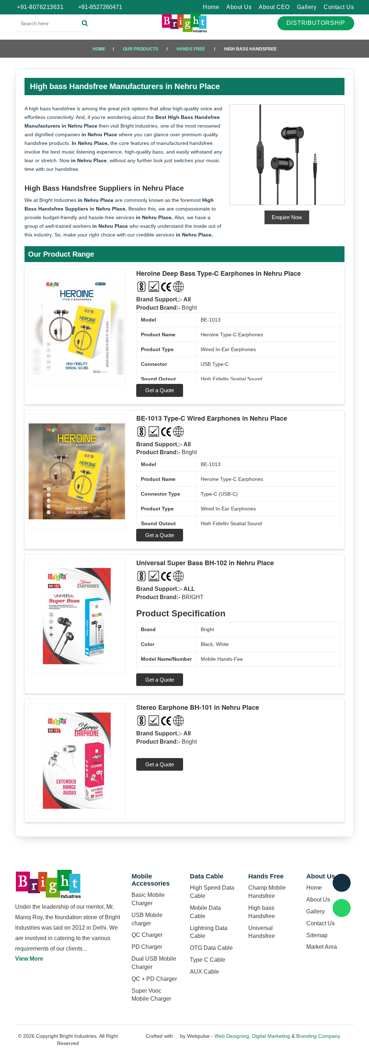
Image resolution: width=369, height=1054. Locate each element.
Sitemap (317, 935)
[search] (85, 23)
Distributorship (315, 23)
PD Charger (147, 947)
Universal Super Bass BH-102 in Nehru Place (205, 562)
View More (29, 959)
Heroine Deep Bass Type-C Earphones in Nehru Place (218, 273)
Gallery (307, 7)
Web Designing (231, 1036)
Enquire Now (287, 217)
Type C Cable (207, 960)
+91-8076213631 (40, 7)
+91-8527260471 (99, 7)
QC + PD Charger (154, 979)
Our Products (140, 49)
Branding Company (318, 1036)
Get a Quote (159, 390)
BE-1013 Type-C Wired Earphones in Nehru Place (211, 418)
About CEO (274, 7)
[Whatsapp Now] (342, 908)
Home (211, 7)
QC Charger (147, 935)
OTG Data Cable (211, 948)
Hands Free (191, 49)
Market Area (321, 947)
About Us (239, 7)
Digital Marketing (271, 1036)
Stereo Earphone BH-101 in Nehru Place (197, 707)
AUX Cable (204, 972)
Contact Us (339, 7)
